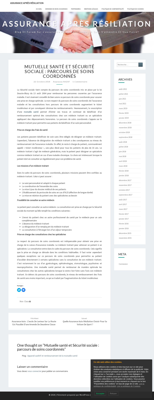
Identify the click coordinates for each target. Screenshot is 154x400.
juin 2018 (122, 151)
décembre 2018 (125, 122)
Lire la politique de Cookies (128, 386)
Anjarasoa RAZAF (61, 82)
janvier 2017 (124, 219)
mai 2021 (122, 103)
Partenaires (76, 9)
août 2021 (123, 89)
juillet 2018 (123, 146)
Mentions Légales (91, 9)
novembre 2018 (125, 127)
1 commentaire (80, 82)
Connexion (123, 264)
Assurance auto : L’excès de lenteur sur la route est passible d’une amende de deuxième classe (34, 321)
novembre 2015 (125, 238)
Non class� (25, 301)
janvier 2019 (124, 118)
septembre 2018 (125, 137)
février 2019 (123, 113)
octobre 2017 (124, 190)
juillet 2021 (123, 94)
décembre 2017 (125, 180)
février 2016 (123, 223)
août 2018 (123, 142)
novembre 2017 (125, 185)
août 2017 (123, 199)
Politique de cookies (135, 9)
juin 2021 (122, 98)
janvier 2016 (124, 228)
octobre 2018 (124, 132)
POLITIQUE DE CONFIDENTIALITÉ (113, 9)
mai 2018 (122, 156)
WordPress (85, 395)
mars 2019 (123, 108)
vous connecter (34, 371)
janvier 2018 (124, 175)
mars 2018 (123, 166)
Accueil (39, 9)
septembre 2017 (125, 195)
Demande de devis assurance (56, 9)
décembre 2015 (125, 233)
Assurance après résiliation (27, 2)
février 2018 (123, 171)
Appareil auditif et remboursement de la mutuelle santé (52, 355)
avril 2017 (123, 204)
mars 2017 (123, 209)
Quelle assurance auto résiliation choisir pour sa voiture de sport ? (85, 321)
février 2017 (123, 214)
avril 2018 (123, 161)
